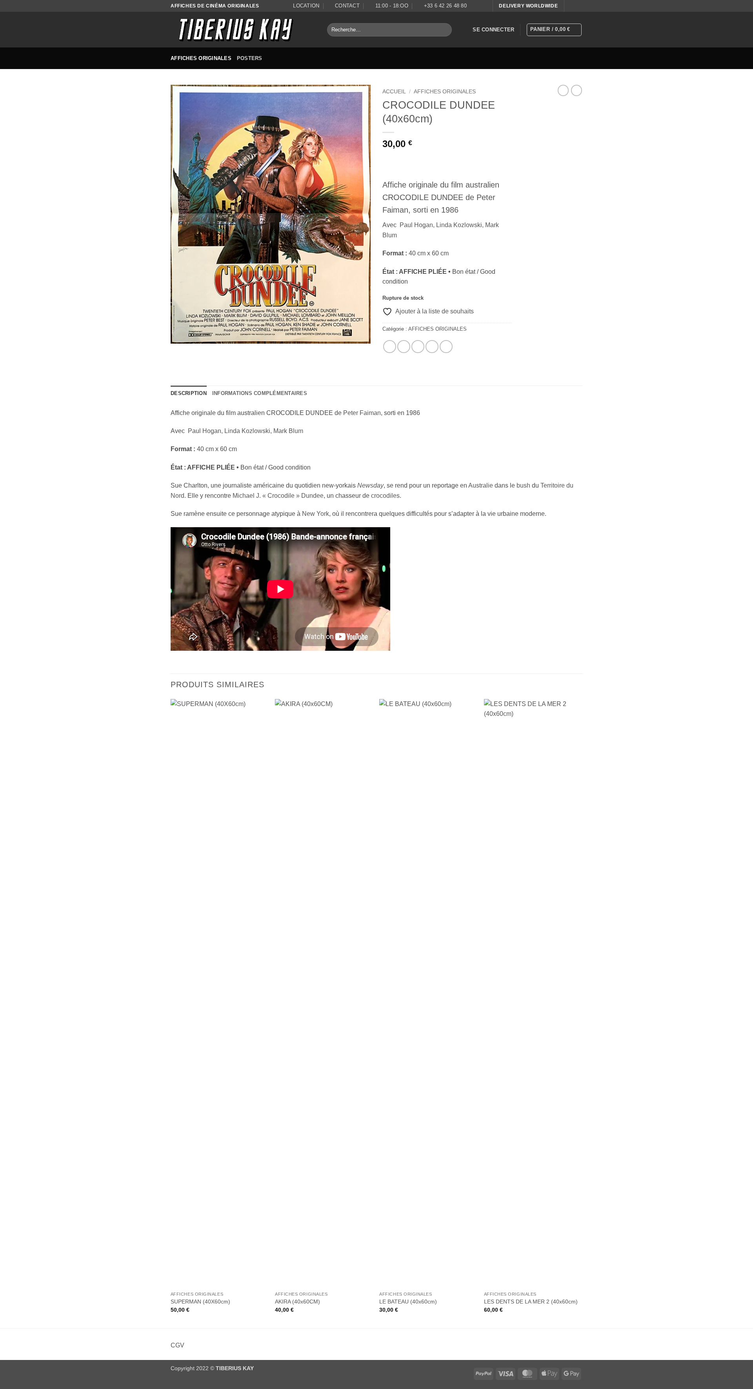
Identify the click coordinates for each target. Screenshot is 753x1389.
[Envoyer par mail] (417, 346)
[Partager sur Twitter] (403, 346)
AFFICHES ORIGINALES (201, 58)
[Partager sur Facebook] (389, 346)
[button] (493, 30)
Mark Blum (288, 431)
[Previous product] (576, 90)
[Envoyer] (444, 29)
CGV (177, 1345)
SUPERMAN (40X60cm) (200, 1301)
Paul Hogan (416, 225)
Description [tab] (189, 393)
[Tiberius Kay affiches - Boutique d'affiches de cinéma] (243, 29)
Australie (480, 485)
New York (315, 513)
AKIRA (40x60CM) (297, 1301)
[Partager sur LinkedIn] (446, 346)
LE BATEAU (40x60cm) (408, 1301)
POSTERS (249, 58)
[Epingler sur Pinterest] (432, 346)
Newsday (370, 485)
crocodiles (385, 495)
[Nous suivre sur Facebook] (571, 6)
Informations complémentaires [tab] (259, 393)
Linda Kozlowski (459, 225)
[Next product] (563, 90)
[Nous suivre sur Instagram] (578, 6)
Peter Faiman (362, 413)
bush (523, 485)
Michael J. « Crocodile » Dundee (278, 495)
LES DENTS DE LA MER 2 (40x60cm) (531, 1301)
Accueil (394, 92)
